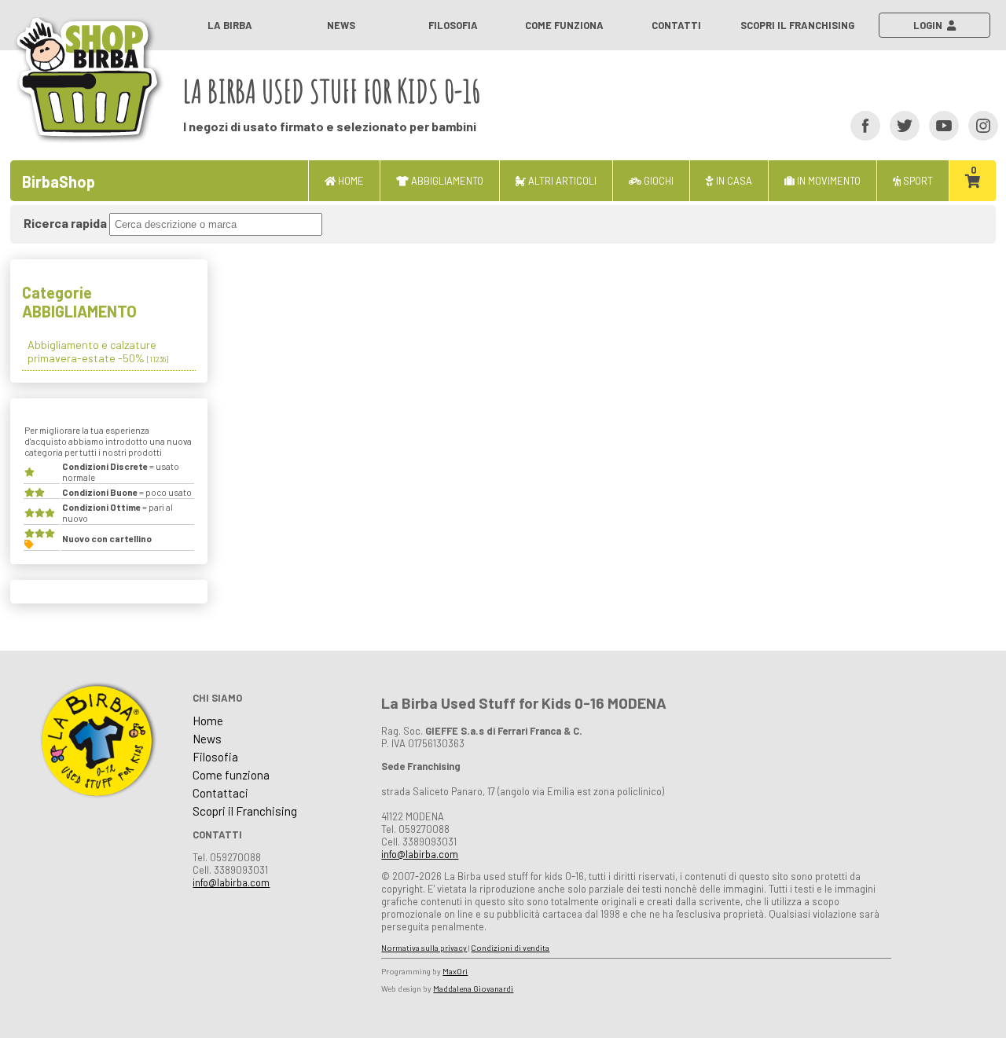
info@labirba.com (231, 882)
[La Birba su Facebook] (860, 124)
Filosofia (453, 25)
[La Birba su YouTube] (939, 124)
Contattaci (220, 793)
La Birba (229, 25)
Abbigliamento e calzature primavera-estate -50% (98, 351)
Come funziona (564, 25)
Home (208, 720)
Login (930, 25)
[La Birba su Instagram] (978, 124)
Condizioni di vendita (510, 947)
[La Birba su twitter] (899, 124)
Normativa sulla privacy (424, 947)
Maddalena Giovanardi (473, 988)
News (341, 25)
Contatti (676, 25)
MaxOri (455, 971)
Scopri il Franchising (797, 25)
